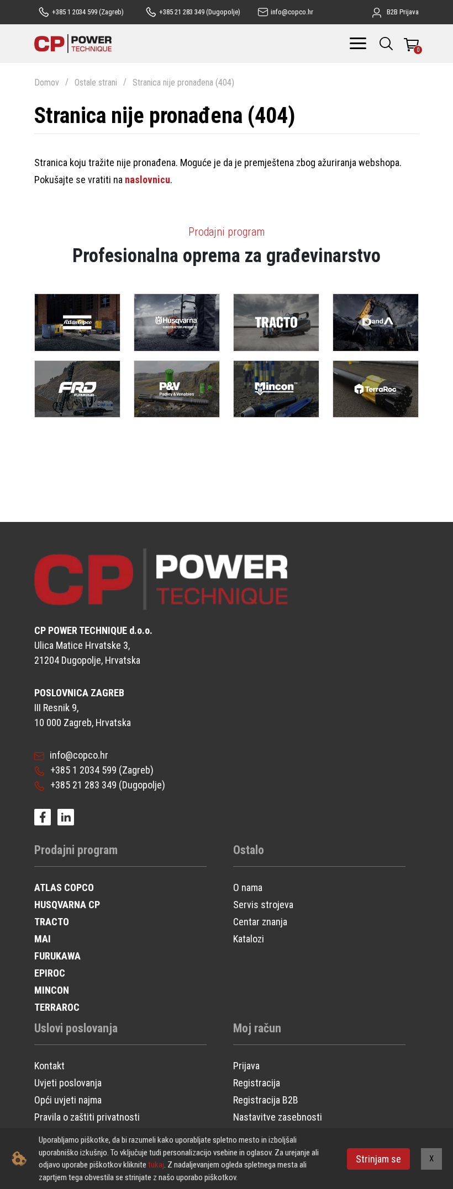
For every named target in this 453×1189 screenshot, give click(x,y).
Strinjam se (378, 1159)
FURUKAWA (57, 956)
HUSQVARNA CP (67, 904)
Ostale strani (96, 82)
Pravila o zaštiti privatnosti (87, 1117)
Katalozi (248, 939)
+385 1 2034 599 (83, 770)
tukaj (156, 1165)
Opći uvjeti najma (68, 1100)
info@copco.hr (79, 755)
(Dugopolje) (199, 12)
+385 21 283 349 (83, 785)
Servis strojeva (263, 904)
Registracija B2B (265, 1100)
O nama (247, 887)
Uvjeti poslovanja (68, 1083)
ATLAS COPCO (64, 887)
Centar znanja (260, 921)
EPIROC (49, 973)
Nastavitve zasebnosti (277, 1117)
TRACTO (51, 921)
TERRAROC (57, 1007)
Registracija (256, 1083)
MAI (42, 939)
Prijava (246, 1065)
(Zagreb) (88, 12)
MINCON (51, 990)
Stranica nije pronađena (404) (183, 82)
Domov (46, 82)
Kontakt (49, 1065)
